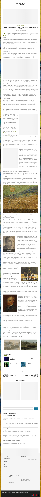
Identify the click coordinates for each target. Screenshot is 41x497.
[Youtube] (33, 495)
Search (4, 406)
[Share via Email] (23, 371)
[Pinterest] (36, 495)
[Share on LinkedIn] (21, 371)
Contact (5, 466)
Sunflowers (9, 135)
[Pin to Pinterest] (20, 371)
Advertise (5, 461)
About (5, 464)
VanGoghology (6, 456)
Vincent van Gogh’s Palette (31, 358)
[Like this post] (16, 371)
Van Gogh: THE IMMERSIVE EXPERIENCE (11, 400)
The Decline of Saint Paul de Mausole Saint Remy (11, 422)
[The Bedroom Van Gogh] (5, 484)
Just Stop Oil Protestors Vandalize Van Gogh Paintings (12, 433)
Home (4, 7)
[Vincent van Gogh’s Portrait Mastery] (6, 364)
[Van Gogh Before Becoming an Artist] (23, 364)
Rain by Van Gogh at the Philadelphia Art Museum (11, 440)
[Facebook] (32, 495)
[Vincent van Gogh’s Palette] (23, 359)
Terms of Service (7, 458)
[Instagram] (35, 495)
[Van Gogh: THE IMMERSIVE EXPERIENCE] (6, 359)
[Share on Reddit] (22, 371)
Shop (5, 463)
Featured (8, 7)
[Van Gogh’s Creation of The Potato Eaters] (5, 478)
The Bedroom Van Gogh (12, 482)
